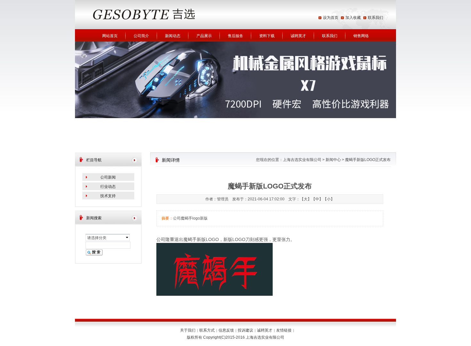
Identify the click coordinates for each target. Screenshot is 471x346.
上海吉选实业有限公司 (302, 159)
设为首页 (330, 17)
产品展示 (204, 36)
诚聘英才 (298, 36)
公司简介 (141, 36)
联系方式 (207, 330)
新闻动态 (172, 36)
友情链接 (284, 330)
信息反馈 (226, 330)
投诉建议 (245, 330)
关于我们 (187, 330)
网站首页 (110, 36)
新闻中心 (333, 159)
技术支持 (108, 196)
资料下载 (267, 36)
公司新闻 (108, 177)
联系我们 (375, 17)
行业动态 (108, 186)
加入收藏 (353, 17)
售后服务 (235, 36)
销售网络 (361, 36)
